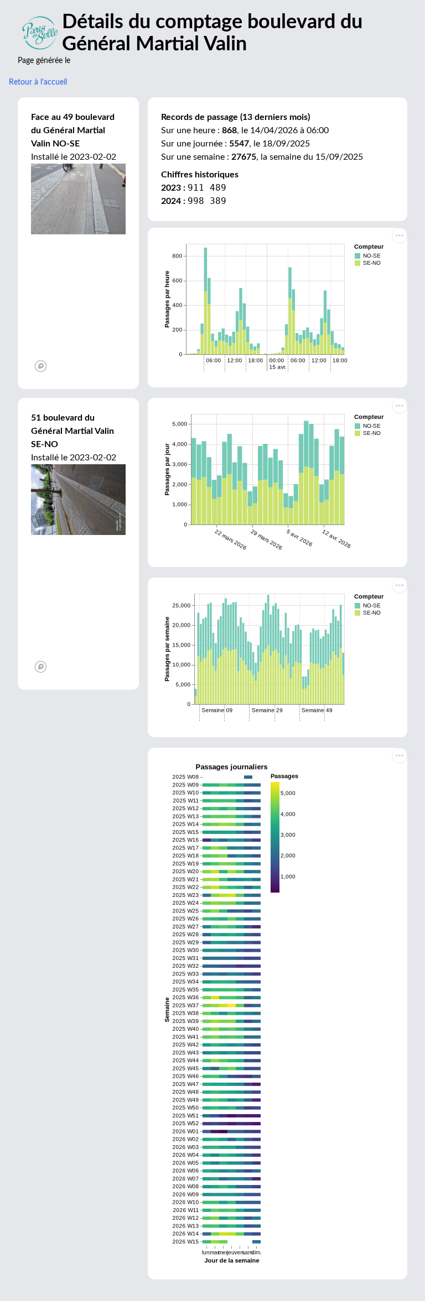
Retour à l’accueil (38, 82)
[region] (78, 305)
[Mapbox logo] (40, 366)
